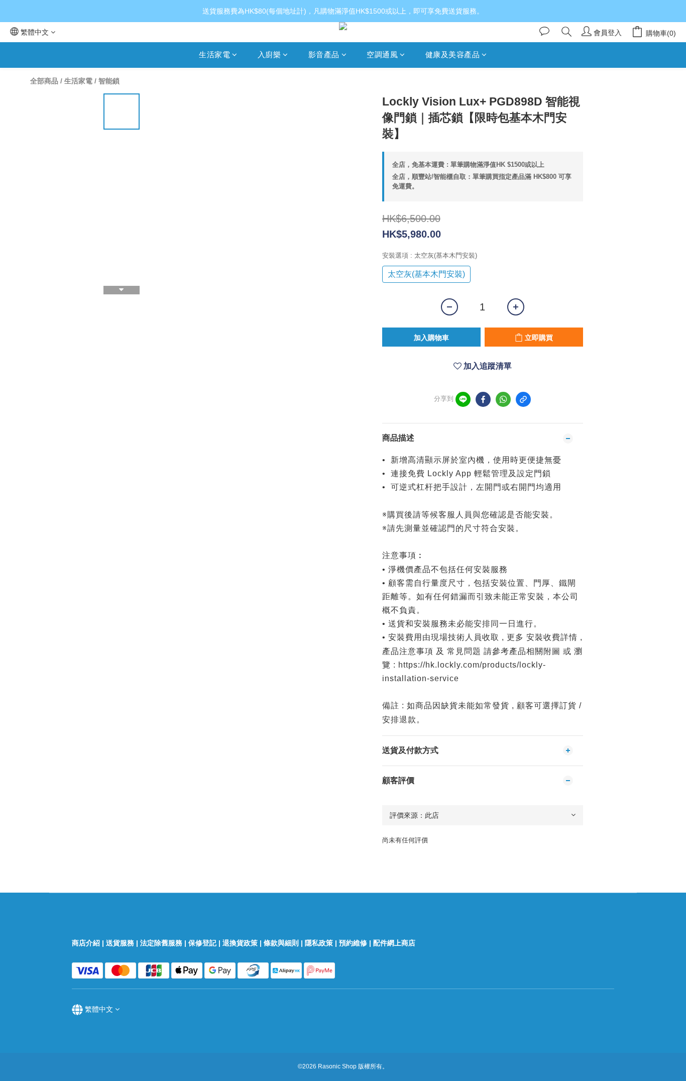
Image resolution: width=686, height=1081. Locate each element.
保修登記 (202, 943)
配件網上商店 (395, 943)
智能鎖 (109, 81)
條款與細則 (281, 943)
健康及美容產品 (452, 54)
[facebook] (483, 399)
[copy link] (523, 399)
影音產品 (323, 54)
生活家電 (214, 54)
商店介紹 (86, 943)
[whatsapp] (503, 399)
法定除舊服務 (161, 943)
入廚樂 (269, 54)
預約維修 (353, 943)
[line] (463, 399)
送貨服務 (120, 943)
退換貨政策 (240, 943)
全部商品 (44, 81)
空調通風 (382, 54)
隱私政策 (319, 943)
